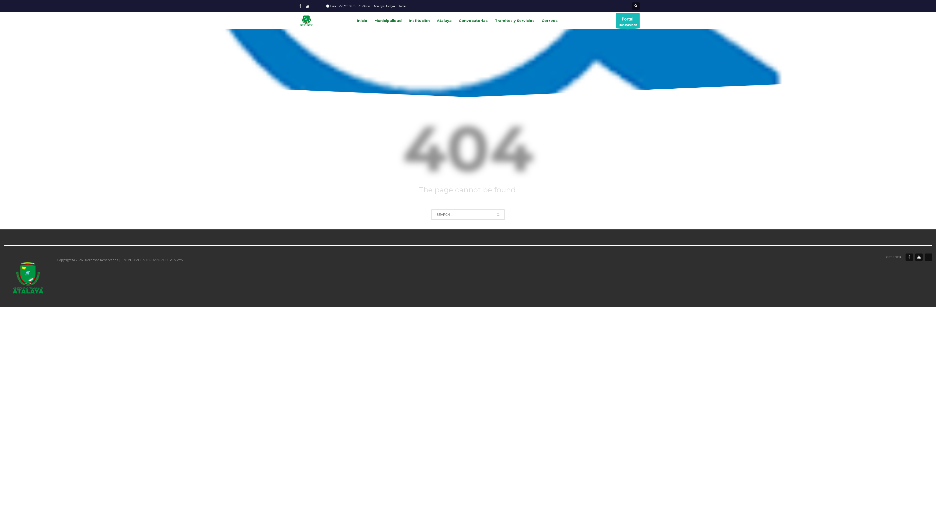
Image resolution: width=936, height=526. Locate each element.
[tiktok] (928, 257)
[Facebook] (300, 6)
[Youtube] (307, 6)
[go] (498, 215)
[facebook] (909, 257)
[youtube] (919, 257)
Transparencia (627, 21)
